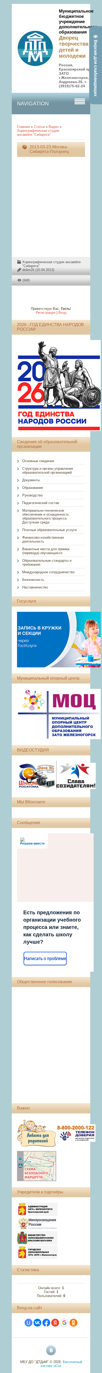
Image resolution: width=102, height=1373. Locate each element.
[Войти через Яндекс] (55, 1323)
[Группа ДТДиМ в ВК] (51, 1350)
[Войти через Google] (64, 1322)
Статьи (39, 127)
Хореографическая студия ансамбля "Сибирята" (38, 133)
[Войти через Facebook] (46, 1323)
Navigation (33, 103)
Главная (23, 127)
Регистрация (45, 313)
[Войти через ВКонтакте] (37, 1323)
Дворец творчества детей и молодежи (73, 47)
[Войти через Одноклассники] (73, 1323)
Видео (54, 127)
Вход (62, 313)
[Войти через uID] (28, 1323)
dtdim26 (28, 270)
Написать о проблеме (45, 958)
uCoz (57, 1366)
